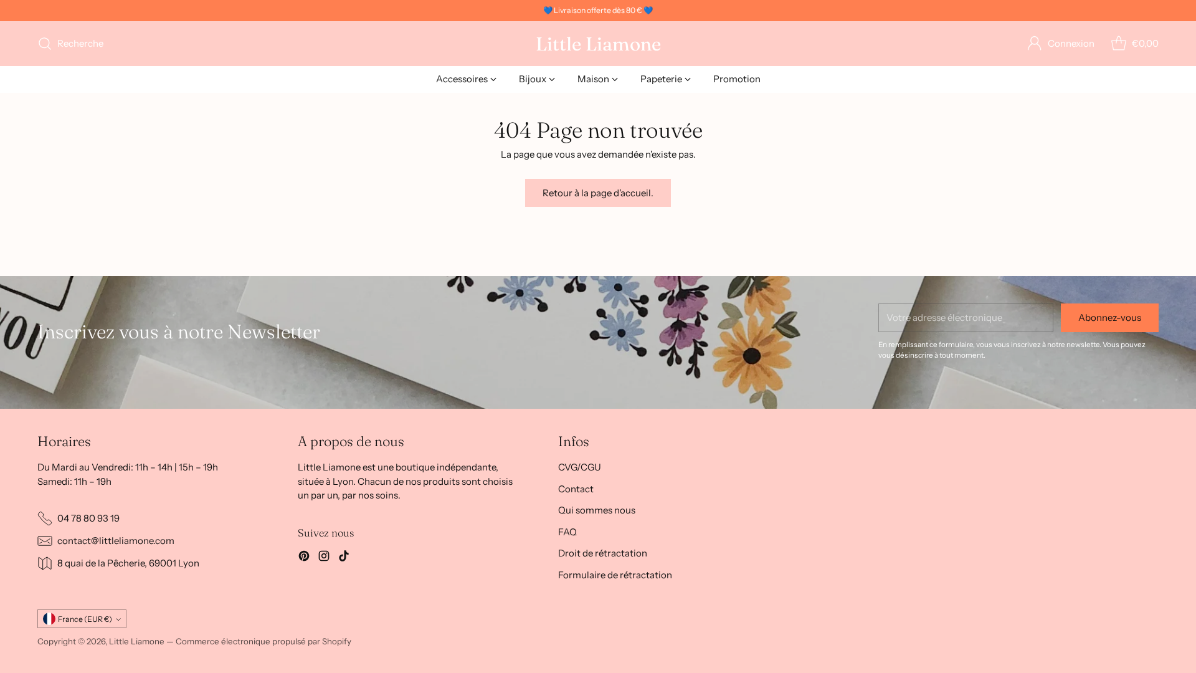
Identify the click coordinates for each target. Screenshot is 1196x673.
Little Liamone (136, 641)
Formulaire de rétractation (615, 575)
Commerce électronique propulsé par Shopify (263, 641)
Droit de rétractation (602, 553)
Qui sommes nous (596, 510)
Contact (576, 489)
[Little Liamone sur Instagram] (323, 558)
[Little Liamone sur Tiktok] (343, 558)
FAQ (567, 532)
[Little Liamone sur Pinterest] (304, 558)
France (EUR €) (85, 619)
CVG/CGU (579, 467)
